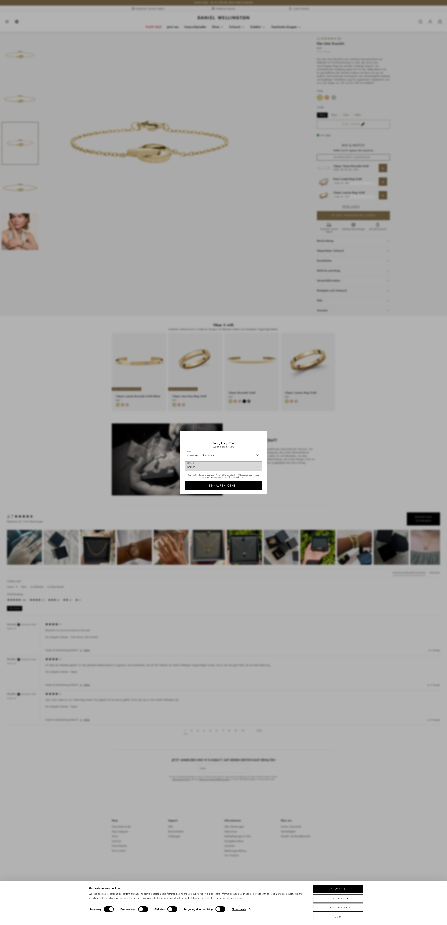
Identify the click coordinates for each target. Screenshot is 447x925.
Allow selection (338, 907)
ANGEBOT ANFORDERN (248, 483)
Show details (239, 909)
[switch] (143, 909)
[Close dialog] (284, 411)
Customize (336, 898)
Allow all (338, 889)
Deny (338, 916)
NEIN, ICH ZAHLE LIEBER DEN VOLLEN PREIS (248, 494)
